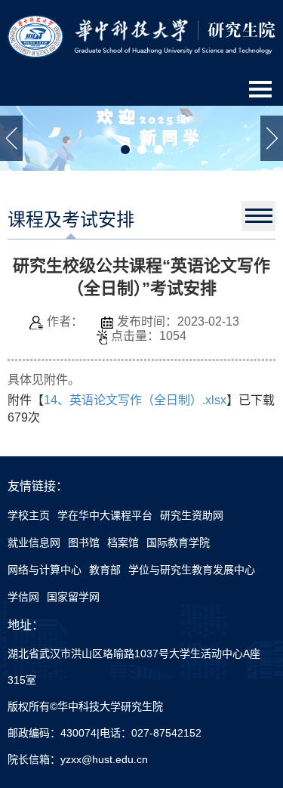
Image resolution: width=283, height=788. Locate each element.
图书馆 (84, 542)
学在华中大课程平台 (104, 515)
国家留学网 (73, 597)
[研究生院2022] (141, 35)
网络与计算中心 (45, 570)
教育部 (105, 570)
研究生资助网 (191, 515)
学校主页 (29, 515)
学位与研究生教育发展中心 (191, 570)
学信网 (23, 597)
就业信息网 (34, 542)
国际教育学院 (178, 542)
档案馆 (123, 542)
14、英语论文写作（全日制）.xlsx (135, 400)
